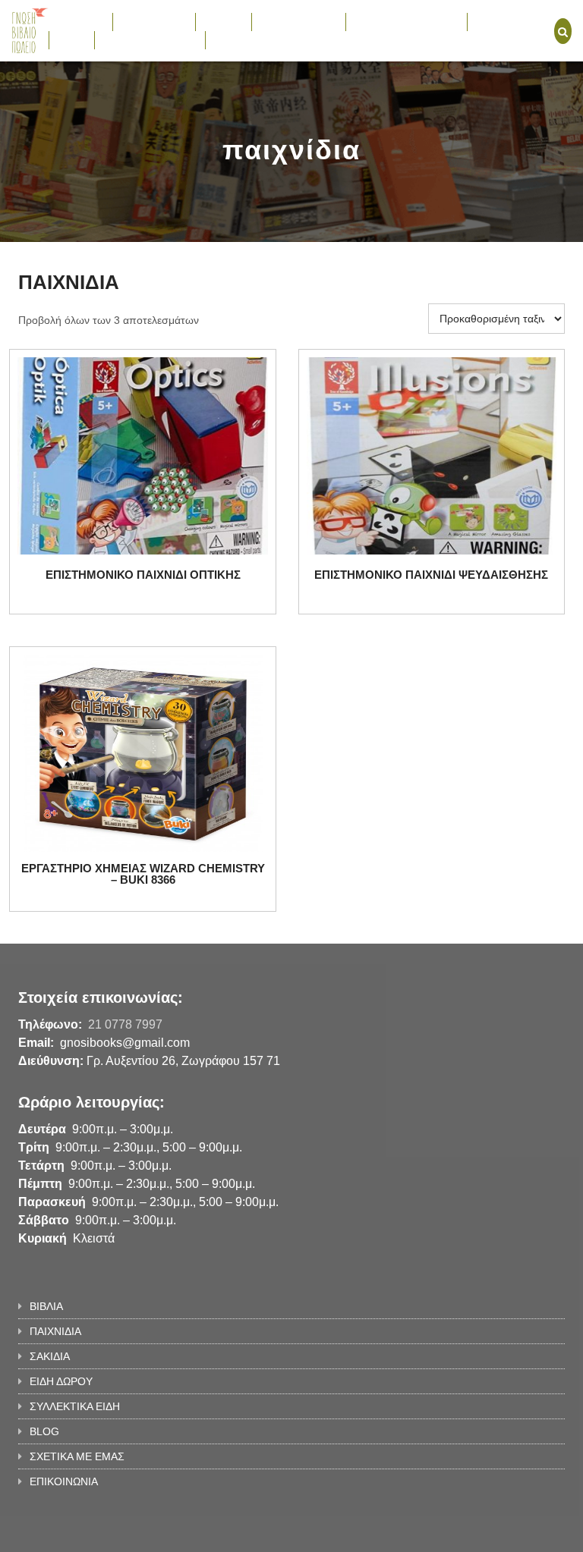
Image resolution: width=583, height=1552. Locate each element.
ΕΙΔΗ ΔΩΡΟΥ (291, 21)
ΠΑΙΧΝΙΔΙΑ (146, 21)
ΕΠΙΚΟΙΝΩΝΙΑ (247, 39)
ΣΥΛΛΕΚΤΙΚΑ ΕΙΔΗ (399, 21)
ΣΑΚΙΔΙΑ (223, 21)
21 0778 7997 (125, 1024)
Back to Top (502, 1533)
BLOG (72, 39)
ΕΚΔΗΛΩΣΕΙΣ (508, 21)
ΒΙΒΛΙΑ (73, 21)
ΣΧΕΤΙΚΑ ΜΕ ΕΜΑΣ (149, 39)
